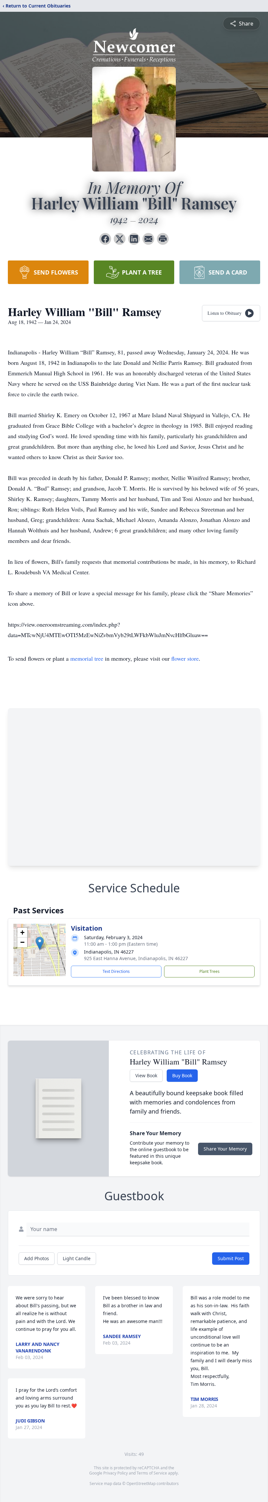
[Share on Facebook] (105, 239)
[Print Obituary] (163, 239)
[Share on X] (120, 239)
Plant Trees (209, 971)
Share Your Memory (225, 1149)
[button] (40, 943)
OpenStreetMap (141, 1483)
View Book (146, 1075)
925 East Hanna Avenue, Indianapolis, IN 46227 (136, 958)
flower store (185, 658)
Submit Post (231, 1258)
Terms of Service (152, 1473)
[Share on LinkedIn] (134, 239)
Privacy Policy (115, 1473)
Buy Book (182, 1075)
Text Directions (116, 971)
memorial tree (86, 658)
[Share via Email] (148, 239)
